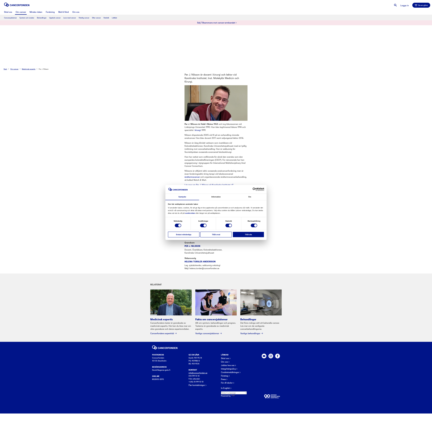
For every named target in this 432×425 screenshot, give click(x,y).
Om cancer (14, 69)
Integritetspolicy (228, 369)
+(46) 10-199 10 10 (196, 381)
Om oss (224, 362)
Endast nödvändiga (183, 234)
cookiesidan (190, 213)
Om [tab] (249, 197)
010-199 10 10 (194, 376)
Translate (239, 396)
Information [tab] (216, 197)
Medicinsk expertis (28, 69)
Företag (224, 376)
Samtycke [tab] (182, 197)
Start (5, 69)
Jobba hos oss (227, 365)
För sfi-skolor (227, 383)
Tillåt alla (248, 234)
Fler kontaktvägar (197, 385)
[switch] (203, 225)
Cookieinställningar (230, 372)
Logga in (404, 5)
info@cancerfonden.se (198, 373)
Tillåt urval (216, 234)
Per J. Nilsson (43, 69)
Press (223, 379)
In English (225, 388)
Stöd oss (225, 358)
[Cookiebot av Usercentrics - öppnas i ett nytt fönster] (254, 189)
